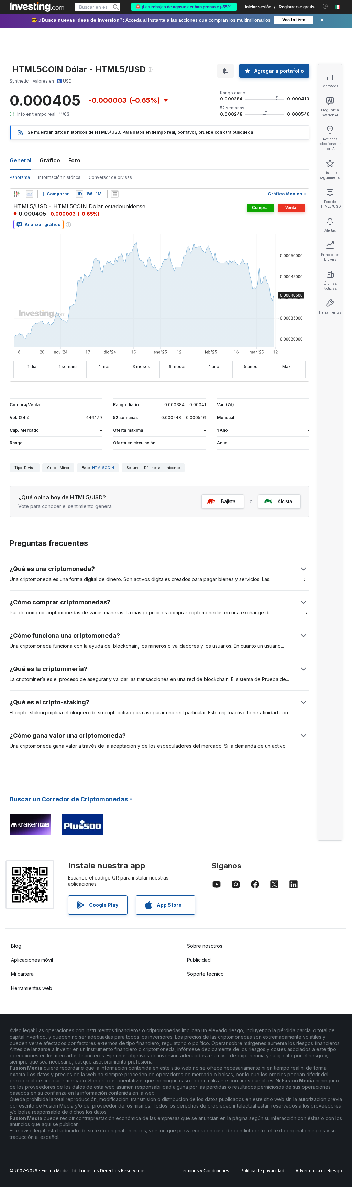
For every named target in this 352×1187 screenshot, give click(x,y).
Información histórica (59, 177)
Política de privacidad (262, 1170)
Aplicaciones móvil (32, 960)
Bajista (228, 501)
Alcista (285, 501)
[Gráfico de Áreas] (29, 194)
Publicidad (199, 960)
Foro (74, 160)
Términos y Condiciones (204, 1170)
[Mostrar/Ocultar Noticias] (115, 194)
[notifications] (325, 6)
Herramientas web (31, 988)
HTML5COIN (103, 468)
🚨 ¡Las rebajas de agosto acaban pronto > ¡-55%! (184, 6)
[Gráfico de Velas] (16, 194)
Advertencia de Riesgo (319, 1170)
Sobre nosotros (204, 946)
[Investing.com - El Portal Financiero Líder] (37, 7)
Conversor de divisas (110, 177)
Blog (16, 946)
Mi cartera (22, 974)
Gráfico (50, 160)
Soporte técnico (205, 974)
